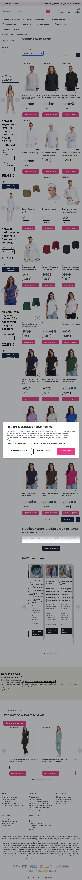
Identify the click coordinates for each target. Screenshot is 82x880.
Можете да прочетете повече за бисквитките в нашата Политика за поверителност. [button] (36, 443)
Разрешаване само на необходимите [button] (19, 451)
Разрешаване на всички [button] (66, 451)
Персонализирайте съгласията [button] (44, 451)
